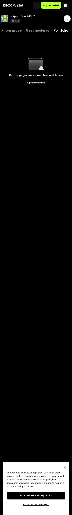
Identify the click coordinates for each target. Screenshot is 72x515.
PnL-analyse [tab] (11, 30)
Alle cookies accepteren (36, 495)
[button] (36, 5)
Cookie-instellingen (36, 504)
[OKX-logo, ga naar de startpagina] (13, 5)
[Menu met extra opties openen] (65, 4)
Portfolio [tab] (60, 30)
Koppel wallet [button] (51, 5)
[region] (36, 488)
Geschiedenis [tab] (37, 30)
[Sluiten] (65, 467)
